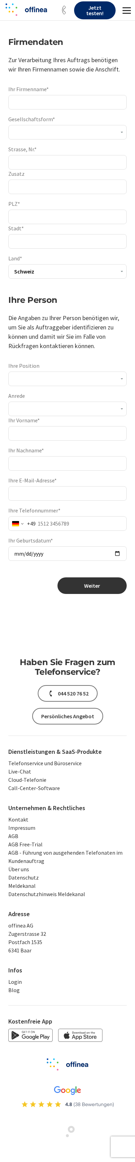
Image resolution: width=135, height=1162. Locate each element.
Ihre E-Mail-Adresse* (32, 480)
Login (15, 981)
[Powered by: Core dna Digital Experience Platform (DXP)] (68, 1135)
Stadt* (16, 228)
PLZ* (14, 203)
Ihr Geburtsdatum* (30, 540)
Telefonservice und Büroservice (45, 763)
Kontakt (18, 819)
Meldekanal (22, 885)
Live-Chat (19, 771)
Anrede (16, 395)
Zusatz (16, 173)
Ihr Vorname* (24, 420)
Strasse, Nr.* (22, 149)
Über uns (18, 869)
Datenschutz (23, 877)
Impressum (21, 827)
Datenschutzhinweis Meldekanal (46, 894)
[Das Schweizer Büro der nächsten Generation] (26, 9)
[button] (64, 10)
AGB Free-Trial (25, 844)
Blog (14, 990)
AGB (13, 836)
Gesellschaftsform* (31, 119)
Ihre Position (23, 365)
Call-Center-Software (34, 788)
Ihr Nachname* (26, 450)
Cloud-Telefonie (27, 779)
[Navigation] (126, 10)
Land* (15, 258)
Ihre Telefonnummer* (34, 510)
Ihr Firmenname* (28, 89)
